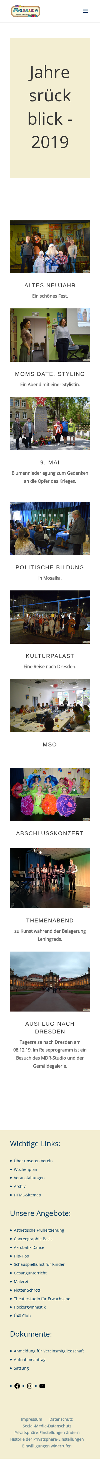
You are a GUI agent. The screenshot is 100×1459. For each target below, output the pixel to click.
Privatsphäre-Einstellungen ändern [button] (47, 1432)
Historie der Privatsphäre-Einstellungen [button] (47, 1439)
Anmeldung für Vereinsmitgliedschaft (49, 1351)
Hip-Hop (21, 1256)
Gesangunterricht (30, 1273)
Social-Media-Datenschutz (47, 1425)
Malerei (21, 1281)
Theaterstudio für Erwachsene (42, 1298)
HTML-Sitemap (27, 1195)
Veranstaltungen (29, 1177)
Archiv (20, 1186)
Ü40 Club (22, 1315)
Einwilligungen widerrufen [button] (47, 1445)
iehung (57, 1230)
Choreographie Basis (33, 1238)
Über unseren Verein (33, 1160)
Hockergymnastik (30, 1307)
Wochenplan (25, 1169)
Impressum (31, 1419)
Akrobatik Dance (29, 1247)
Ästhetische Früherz (32, 1230)
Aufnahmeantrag (30, 1359)
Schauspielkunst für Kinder (39, 1264)
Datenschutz (61, 1419)
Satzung (21, 1368)
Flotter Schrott (27, 1290)
